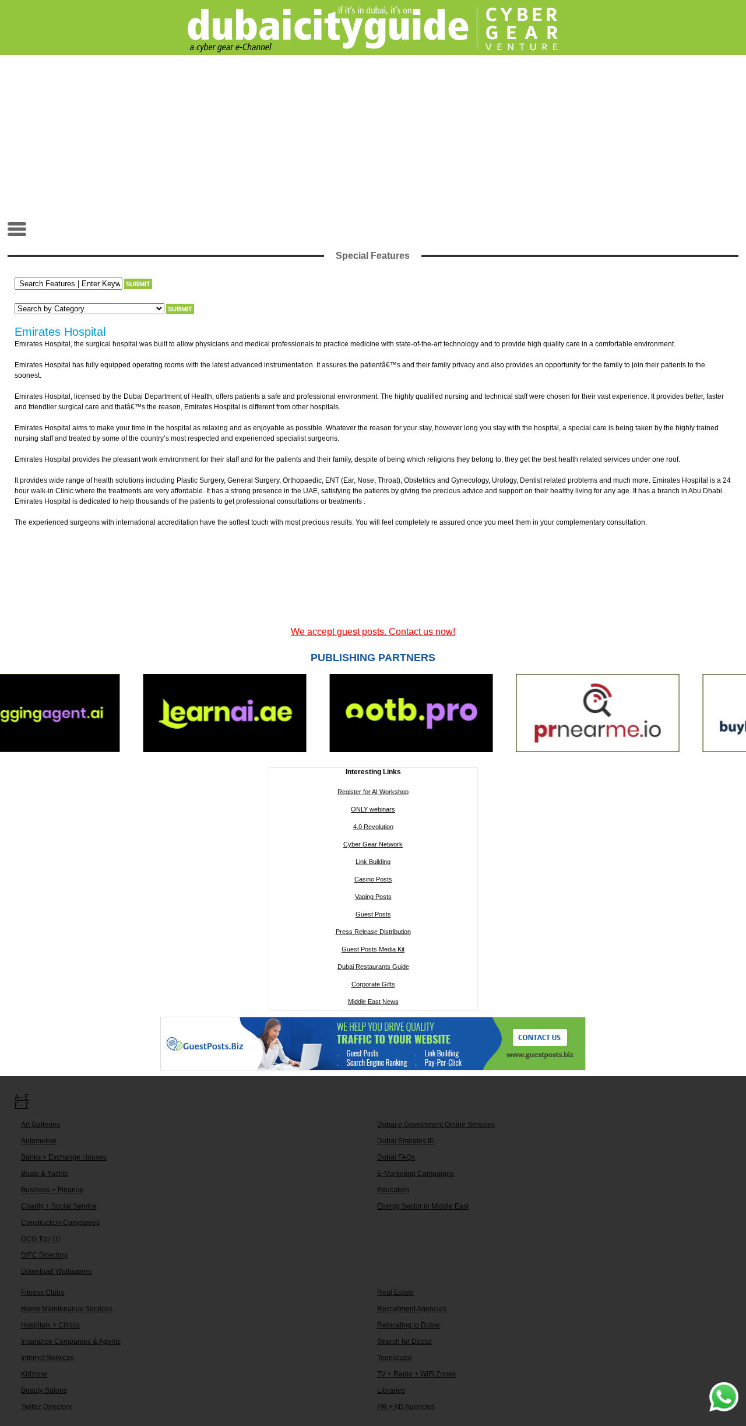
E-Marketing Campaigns (415, 1173)
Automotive (39, 1141)
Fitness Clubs (42, 1292)
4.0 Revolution (373, 826)
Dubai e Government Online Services (436, 1125)
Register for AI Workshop (373, 791)
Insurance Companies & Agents (71, 1341)
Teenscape (394, 1358)
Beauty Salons (44, 1390)
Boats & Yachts (44, 1173)
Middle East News (373, 1001)
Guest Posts (373, 914)
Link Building (373, 861)
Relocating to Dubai (408, 1325)
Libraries (391, 1390)
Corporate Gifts (373, 984)
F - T (22, 1105)
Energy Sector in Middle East (423, 1206)
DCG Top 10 (40, 1239)
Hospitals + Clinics (50, 1325)
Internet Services (47, 1358)
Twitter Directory (46, 1407)
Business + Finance (52, 1190)
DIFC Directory (44, 1255)
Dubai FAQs (396, 1157)
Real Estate (395, 1292)
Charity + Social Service (59, 1206)
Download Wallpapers (56, 1271)
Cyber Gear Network (373, 844)
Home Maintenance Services (66, 1309)
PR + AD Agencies (406, 1407)
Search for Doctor (404, 1341)
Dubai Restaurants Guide (373, 966)
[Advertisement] (373, 137)
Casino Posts (373, 879)
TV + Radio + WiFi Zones (416, 1374)
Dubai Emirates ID (406, 1141)
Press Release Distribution (373, 931)
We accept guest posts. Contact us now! (373, 632)
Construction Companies (60, 1222)
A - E (22, 1097)
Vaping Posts (373, 896)
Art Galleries (40, 1125)
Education (393, 1190)
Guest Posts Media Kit (373, 949)
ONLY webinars (373, 809)
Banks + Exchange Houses (64, 1157)
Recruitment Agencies (411, 1309)
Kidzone (34, 1374)
